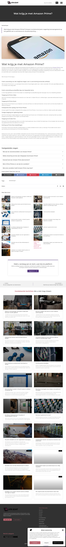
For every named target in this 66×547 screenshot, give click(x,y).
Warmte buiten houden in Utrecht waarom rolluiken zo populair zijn (17, 389)
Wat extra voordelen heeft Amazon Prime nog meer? (33, 168)
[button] (62, 530)
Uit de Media (41, 521)
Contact (40, 515)
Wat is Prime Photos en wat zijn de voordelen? (33, 164)
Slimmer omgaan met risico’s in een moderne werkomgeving (47, 312)
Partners (40, 513)
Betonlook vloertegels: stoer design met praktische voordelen (48, 389)
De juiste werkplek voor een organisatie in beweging (17, 439)
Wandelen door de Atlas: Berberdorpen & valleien (17, 465)
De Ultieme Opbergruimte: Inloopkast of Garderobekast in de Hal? (15, 415)
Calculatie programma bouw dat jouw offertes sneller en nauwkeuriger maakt (47, 338)
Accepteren (34, 542)
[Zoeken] (57, 3)
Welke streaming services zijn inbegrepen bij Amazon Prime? (33, 155)
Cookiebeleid (45, 545)
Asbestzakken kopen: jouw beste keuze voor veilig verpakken (48, 466)
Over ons (40, 510)
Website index (41, 523)
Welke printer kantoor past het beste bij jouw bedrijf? (16, 338)
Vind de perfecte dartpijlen (49, 211)
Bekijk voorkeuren (58, 542)
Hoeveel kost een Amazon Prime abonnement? (33, 160)
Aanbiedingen (5, 25)
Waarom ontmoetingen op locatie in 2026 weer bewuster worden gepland (16, 312)
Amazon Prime (56, 67)
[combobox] (49, 3)
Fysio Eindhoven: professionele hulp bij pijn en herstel (16, 364)
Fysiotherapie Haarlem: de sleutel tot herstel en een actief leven (48, 440)
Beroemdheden (42, 519)
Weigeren (46, 542)
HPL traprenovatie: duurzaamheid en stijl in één (47, 491)
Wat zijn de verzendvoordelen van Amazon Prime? (33, 151)
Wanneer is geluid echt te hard (50, 227)
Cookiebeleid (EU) (42, 517)
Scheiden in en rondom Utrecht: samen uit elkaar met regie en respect (17, 492)
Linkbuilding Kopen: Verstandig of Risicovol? (43, 526)
